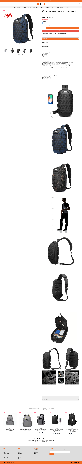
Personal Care (35, 7)
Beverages (19, 7)
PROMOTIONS (66, 7)
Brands (4, 452)
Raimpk (43, 10)
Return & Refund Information (7, 456)
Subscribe (51, 454)
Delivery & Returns (51, 25)
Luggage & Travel (59, 7)
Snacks (24, 7)
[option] (21, 29)
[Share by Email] (23, 54)
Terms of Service (5, 457)
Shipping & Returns (45, 399)
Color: (44, 21)
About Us (4, 449)
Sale (3, 10)
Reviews (43, 397)
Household (29, 7)
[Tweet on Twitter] (22, 54)
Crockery (53, 7)
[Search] (73, 4)
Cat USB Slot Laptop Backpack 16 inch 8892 (10, 429)
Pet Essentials (47, 7)
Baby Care (41, 7)
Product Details (44, 38)
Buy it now (60, 30)
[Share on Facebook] (20, 54)
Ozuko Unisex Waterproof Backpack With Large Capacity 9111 (72, 430)
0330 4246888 (6, 0)
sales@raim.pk (11, 0)
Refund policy (5, 458)
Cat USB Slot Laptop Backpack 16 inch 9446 (25, 429)
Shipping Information (6, 454)
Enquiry (56, 25)
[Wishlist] (76, 4)
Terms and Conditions (6, 453)
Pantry (14, 7)
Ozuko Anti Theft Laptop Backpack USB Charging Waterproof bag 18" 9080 (56, 430)
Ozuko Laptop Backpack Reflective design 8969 (41, 429)
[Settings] (75, 4)
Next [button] (39, 29)
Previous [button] (3, 29)
